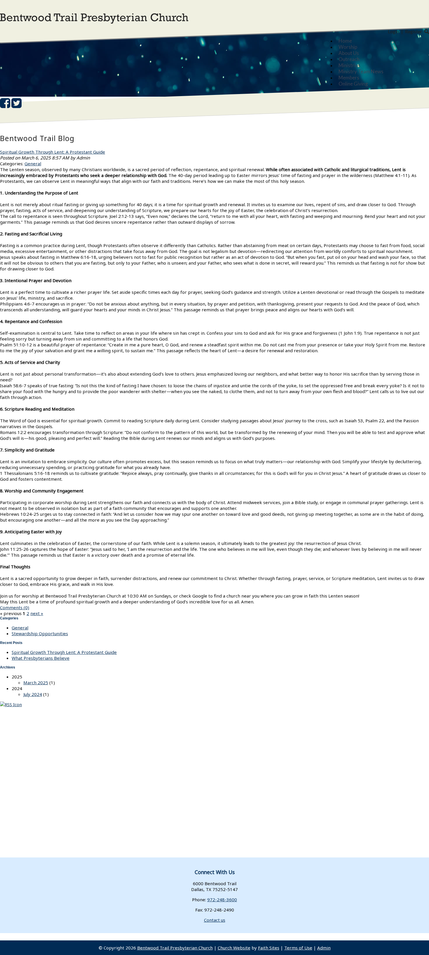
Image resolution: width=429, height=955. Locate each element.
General (33, 163)
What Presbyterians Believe (40, 658)
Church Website (234, 948)
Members (349, 77)
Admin (324, 948)
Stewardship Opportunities (40, 633)
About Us (349, 53)
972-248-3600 (222, 899)
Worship (348, 47)
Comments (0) (14, 607)
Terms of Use (298, 948)
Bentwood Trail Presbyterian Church (175, 948)
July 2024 (32, 694)
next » (36, 613)
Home (345, 41)
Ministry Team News (361, 71)
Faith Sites (268, 948)
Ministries (349, 65)
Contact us (214, 920)
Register (413, 31)
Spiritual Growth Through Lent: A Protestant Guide (52, 152)
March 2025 (35, 682)
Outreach (349, 59)
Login (393, 31)
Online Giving (353, 84)
